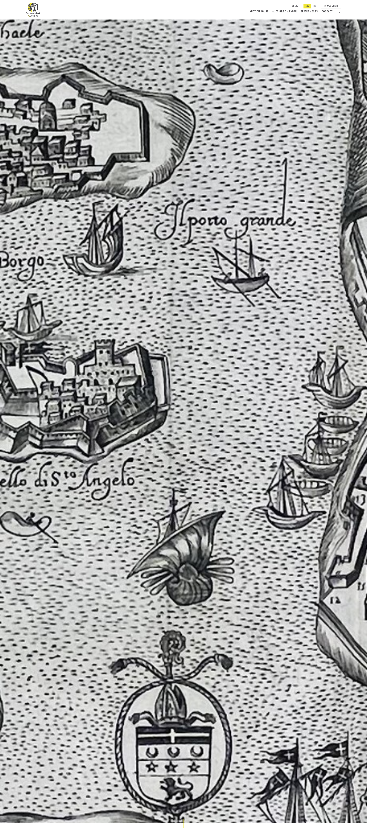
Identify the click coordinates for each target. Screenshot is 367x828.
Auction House (259, 11)
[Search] (338, 11)
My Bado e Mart (331, 6)
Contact (327, 11)
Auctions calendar (284, 11)
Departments (309, 11)
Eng (307, 6)
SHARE (295, 6)
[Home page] (33, 10)
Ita (315, 6)
